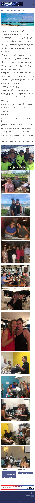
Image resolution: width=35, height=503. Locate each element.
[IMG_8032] (15, 444)
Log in (32, 496)
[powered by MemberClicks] (17, 501)
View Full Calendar (25, 473)
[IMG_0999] (15, 262)
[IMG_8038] (15, 397)
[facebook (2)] (33, 493)
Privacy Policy (17, 499)
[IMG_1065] (15, 192)
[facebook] (31, 493)
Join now (28, 496)
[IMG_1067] (15, 215)
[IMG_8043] (15, 374)
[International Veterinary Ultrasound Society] (12, 4)
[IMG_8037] (15, 421)
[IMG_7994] (15, 468)
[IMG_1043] (15, 350)
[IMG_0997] (15, 239)
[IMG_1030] (15, 309)
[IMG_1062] (15, 286)
